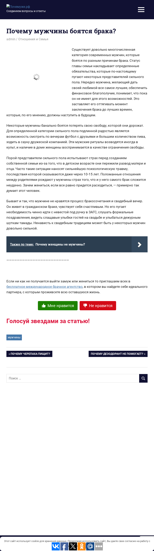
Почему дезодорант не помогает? (117, 354)
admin (10, 39)
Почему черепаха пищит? (30, 354)
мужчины (14, 337)
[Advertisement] (36, 451)
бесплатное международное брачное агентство (44, 287)
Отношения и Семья (33, 39)
